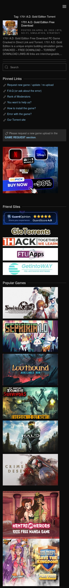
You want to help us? (19, 102)
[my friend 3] (30, 241)
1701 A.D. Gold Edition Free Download (37, 23)
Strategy (53, 33)
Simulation (37, 33)
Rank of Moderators (18, 96)
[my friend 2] (30, 231)
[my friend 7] (30, 268)
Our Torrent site (16, 119)
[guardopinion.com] (30, 217)
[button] (64, 6)
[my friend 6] (30, 254)
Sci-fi (25, 33)
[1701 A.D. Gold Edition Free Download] (10, 27)
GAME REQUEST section (20, 137)
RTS (59, 30)
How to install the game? (21, 108)
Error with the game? (19, 114)
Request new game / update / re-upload (30, 85)
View (30, 302)
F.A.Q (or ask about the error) (24, 91)
